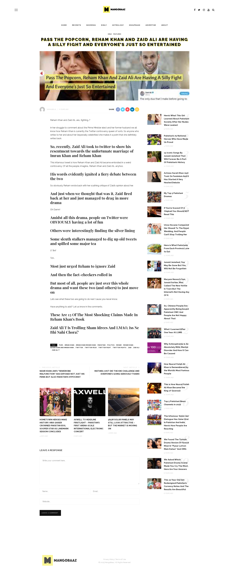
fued (61, 345)
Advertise (151, 25)
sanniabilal (51, 109)
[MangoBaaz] (60, 560)
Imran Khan (69, 345)
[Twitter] (199, 10)
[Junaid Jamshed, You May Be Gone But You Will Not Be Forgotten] (154, 266)
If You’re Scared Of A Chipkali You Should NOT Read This (176, 211)
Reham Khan (128, 345)
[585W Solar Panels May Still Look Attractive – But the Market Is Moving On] (124, 402)
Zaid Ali (136, 347)
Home (64, 25)
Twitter (79, 347)
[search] (213, 10)
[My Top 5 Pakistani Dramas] (154, 197)
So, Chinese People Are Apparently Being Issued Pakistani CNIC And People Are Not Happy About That (176, 312)
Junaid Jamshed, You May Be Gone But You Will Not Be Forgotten (175, 265)
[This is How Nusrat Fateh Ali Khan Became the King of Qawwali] (154, 388)
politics (110, 345)
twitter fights (119, 347)
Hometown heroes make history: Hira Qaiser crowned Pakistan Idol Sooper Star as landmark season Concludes (54, 425)
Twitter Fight (104, 347)
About (164, 25)
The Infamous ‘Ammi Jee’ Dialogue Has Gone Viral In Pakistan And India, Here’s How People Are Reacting (176, 422)
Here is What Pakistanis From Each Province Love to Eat (176, 248)
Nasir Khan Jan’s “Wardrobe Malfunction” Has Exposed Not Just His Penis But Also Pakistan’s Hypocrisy (62, 374)
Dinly (104, 25)
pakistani (101, 345)
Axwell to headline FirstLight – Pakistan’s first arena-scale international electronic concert (88, 425)
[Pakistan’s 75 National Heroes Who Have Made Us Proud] (154, 139)
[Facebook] (195, 10)
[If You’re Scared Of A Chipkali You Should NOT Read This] (154, 211)
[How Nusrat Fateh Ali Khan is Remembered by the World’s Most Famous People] (154, 367)
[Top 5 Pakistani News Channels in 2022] (154, 405)
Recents (76, 25)
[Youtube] (208, 10)
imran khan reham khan (86, 345)
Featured (117, 34)
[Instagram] (204, 10)
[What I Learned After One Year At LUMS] (154, 333)
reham (119, 345)
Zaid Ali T (56, 350)
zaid (129, 347)
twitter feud (91, 347)
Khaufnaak (134, 25)
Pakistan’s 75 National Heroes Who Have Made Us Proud (176, 139)
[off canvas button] (16, 10)
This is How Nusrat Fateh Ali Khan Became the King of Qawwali (176, 387)
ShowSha (91, 25)
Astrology (118, 25)
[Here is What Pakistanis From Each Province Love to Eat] (154, 249)
